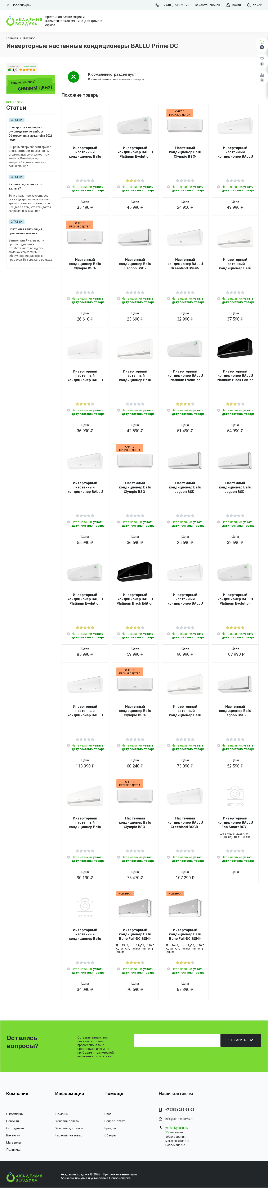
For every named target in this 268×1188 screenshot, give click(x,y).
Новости (12, 1121)
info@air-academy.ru (179, 1119)
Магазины (13, 1142)
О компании (15, 1114)
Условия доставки (68, 1128)
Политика (13, 1150)
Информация (69, 1093)
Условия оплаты (67, 1121)
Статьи (16, 120)
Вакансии (13, 1135)
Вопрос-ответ (114, 1121)
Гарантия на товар (68, 1135)
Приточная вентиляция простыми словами (25, 231)
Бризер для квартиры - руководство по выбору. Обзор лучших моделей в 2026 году (30, 133)
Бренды (110, 1128)
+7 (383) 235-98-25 (175, 5)
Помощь (61, 1114)
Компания (17, 1093)
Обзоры (110, 1135)
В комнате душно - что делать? (25, 186)
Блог (107, 1114)
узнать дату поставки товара (88, 188)
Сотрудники (15, 1128)
